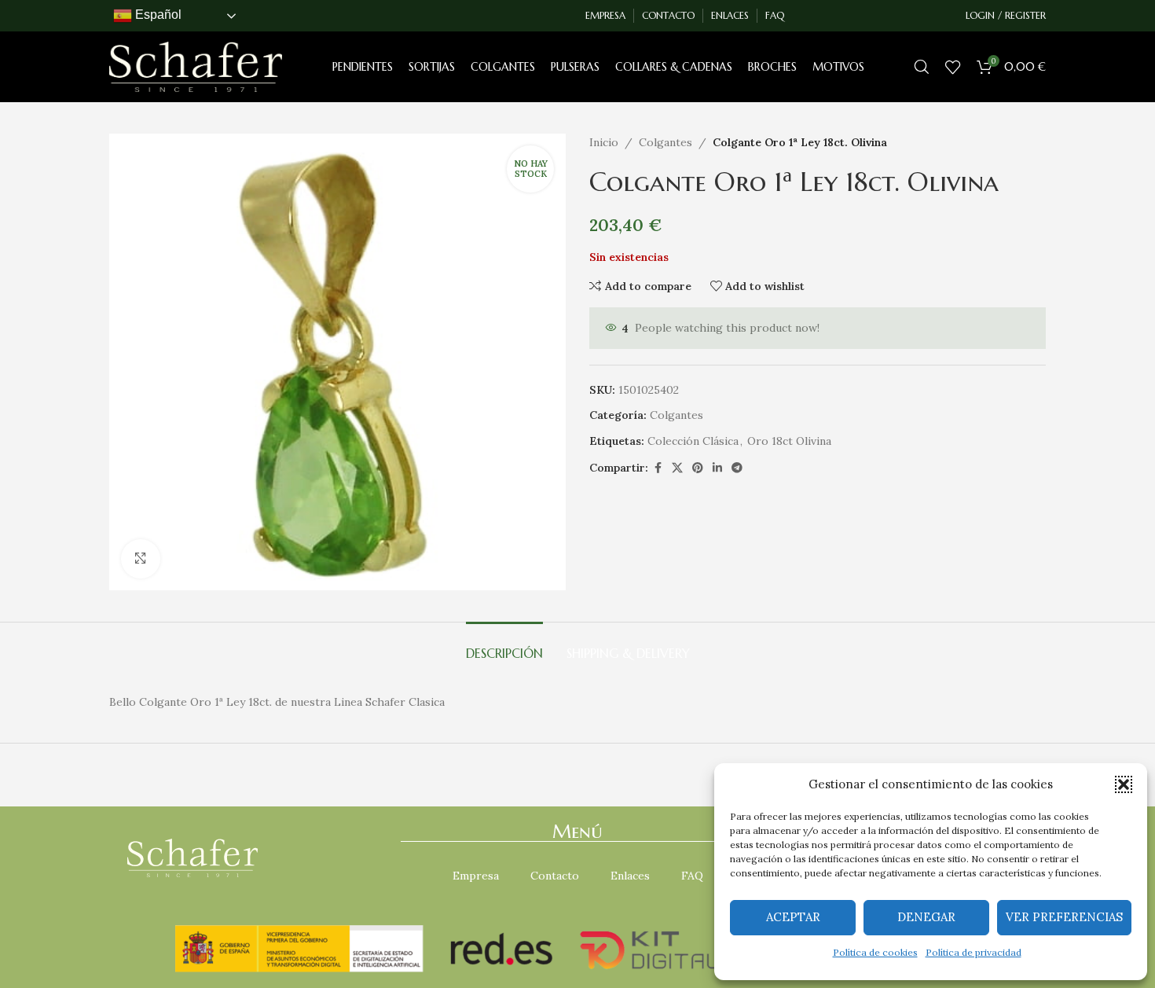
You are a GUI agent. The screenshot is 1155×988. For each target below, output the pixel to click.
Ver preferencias (1064, 916)
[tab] (504, 646)
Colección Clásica (693, 441)
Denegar (926, 916)
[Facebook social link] (657, 468)
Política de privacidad (973, 952)
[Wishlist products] (953, 67)
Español (157, 14)
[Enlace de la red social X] (677, 468)
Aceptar (793, 916)
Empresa (476, 876)
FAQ (692, 876)
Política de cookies (875, 952)
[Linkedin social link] (717, 468)
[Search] (921, 67)
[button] (1123, 784)
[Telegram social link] (737, 468)
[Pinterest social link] (698, 468)
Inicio (603, 142)
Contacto (554, 876)
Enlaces (630, 876)
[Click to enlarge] (140, 558)
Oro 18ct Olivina (789, 441)
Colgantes (665, 142)
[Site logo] (195, 66)
